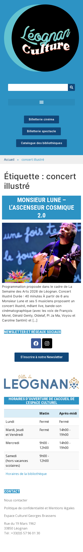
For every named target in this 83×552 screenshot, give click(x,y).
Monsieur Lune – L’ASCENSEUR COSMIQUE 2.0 (41, 207)
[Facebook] (36, 343)
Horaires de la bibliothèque (26, 474)
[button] (41, 102)
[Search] (71, 87)
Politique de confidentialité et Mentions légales (39, 508)
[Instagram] (47, 343)
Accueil (9, 159)
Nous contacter (15, 500)
